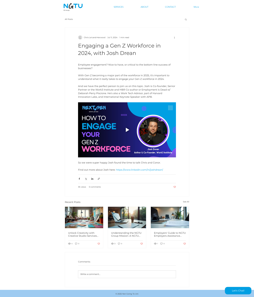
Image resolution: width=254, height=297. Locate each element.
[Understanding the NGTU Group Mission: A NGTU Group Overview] (127, 217)
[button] (186, 19)
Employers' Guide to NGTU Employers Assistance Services (170, 234)
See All (186, 202)
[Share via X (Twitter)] (86, 178)
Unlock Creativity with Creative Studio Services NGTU (82, 234)
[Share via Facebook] (79, 178)
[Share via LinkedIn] (92, 178)
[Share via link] (98, 178)
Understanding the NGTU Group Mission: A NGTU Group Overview (126, 234)
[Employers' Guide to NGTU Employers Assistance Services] (170, 217)
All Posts (69, 19)
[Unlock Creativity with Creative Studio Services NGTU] (84, 217)
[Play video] (127, 129)
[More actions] (174, 37)
